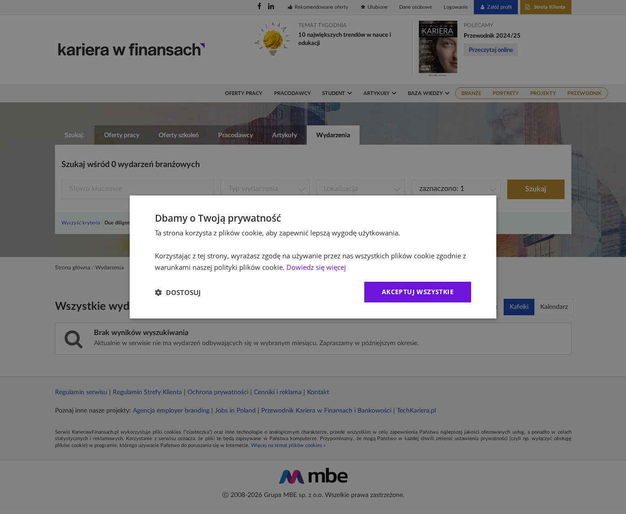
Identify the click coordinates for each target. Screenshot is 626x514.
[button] (178, 292)
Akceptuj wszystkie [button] (418, 291)
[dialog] (313, 257)
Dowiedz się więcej (316, 267)
